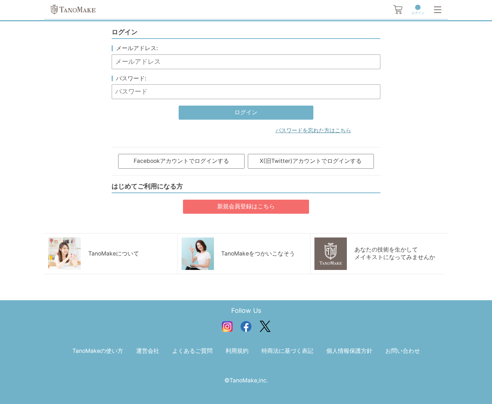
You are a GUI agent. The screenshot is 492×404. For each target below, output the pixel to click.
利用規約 (237, 350)
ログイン (246, 112)
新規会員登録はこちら (246, 206)
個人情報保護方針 (349, 350)
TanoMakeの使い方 (97, 350)
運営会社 (147, 350)
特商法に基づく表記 (287, 350)
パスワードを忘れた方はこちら (313, 130)
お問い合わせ (402, 350)
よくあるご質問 (192, 350)
